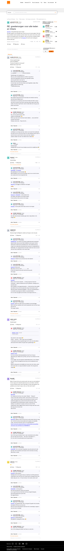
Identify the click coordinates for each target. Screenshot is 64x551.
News (45, 2)
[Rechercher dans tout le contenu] (55, 12)
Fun (41, 2)
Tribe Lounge (21, 19)
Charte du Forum (9, 546)
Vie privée (42, 548)
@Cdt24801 (13, 170)
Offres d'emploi (36, 548)
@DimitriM (13, 394)
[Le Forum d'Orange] (8, 2)
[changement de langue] (56, 2)
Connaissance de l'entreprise (27, 548)
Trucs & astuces (35, 2)
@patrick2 (13, 184)
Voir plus (55, 21)
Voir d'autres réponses (14, 151)
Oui (51, 51)
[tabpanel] (23, 298)
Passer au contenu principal (5, 0)
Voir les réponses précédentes (15, 164)
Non (45, 51)
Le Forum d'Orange (11, 19)
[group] (31, 41)
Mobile (21, 2)
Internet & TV (28, 2)
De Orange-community (30, 19)
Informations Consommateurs (12, 549)
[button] (12, 91)
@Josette (9, 31)
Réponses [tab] (10, 54)
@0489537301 (14, 241)
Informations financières (16, 548)
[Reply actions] (39, 71)
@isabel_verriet (15, 332)
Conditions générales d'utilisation (19, 546)
